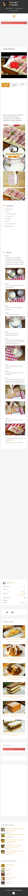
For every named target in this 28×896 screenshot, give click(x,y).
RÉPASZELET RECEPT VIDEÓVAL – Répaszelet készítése (14, 715)
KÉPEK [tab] (22, 84)
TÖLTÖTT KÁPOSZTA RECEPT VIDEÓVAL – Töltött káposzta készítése (14, 659)
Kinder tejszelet (8, 882)
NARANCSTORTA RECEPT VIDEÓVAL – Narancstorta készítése (14, 840)
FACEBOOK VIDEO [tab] (14, 85)
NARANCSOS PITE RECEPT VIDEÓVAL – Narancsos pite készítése (14, 640)
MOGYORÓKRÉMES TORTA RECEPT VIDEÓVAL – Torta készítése (13, 846)
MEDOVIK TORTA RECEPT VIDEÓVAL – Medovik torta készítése (14, 851)
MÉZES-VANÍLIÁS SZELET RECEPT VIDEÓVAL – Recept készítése (14, 697)
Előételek (23, 591)
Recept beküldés (14, 10)
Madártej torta (8, 869)
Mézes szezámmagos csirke (11, 877)
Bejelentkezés (19, 8)
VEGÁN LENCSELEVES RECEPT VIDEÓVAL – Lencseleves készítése (15, 835)
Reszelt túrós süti (9, 873)
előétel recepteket (13, 442)
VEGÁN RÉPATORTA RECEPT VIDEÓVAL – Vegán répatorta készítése (15, 829)
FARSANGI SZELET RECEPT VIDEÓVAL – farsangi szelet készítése (14, 734)
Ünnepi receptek (21, 595)
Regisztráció (10, 8)
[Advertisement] (14, 34)
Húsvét (23, 593)
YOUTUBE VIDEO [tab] (5, 85)
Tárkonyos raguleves (9, 864)
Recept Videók (14, 582)
